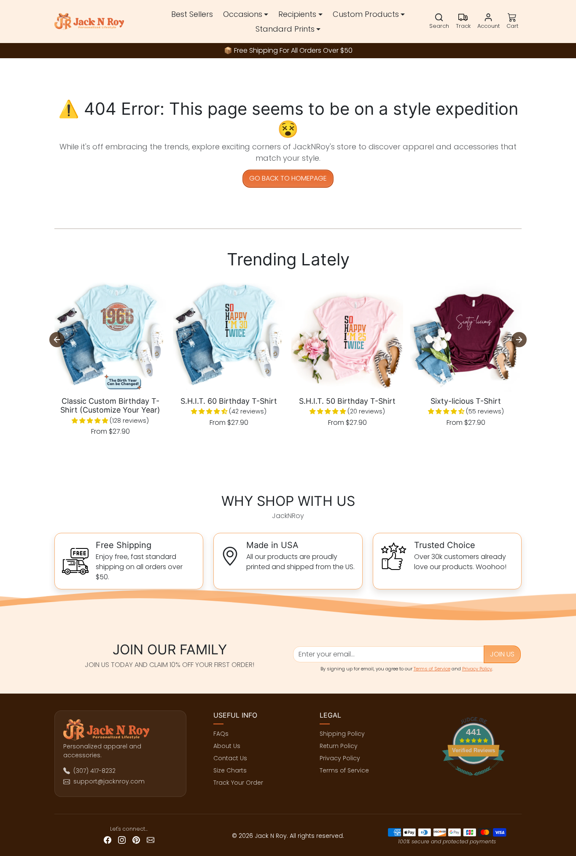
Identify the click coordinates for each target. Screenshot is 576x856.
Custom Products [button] (366, 14)
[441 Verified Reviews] (474, 780)
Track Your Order (238, 782)
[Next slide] (519, 339)
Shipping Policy (342, 733)
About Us (226, 746)
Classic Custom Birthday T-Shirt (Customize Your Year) (110, 406)
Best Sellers (192, 14)
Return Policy (339, 746)
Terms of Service (432, 668)
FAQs (221, 733)
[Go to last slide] (57, 339)
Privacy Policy (477, 668)
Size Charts (230, 770)
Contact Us (230, 758)
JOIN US (502, 654)
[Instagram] (122, 840)
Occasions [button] (242, 14)
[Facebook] (107, 840)
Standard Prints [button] (285, 29)
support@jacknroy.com (109, 781)
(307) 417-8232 (94, 771)
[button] (439, 21)
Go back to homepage (288, 178)
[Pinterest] (136, 840)
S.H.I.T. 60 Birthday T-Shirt (228, 401)
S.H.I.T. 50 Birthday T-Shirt (347, 401)
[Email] (150, 840)
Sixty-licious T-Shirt (466, 401)
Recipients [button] (297, 14)
